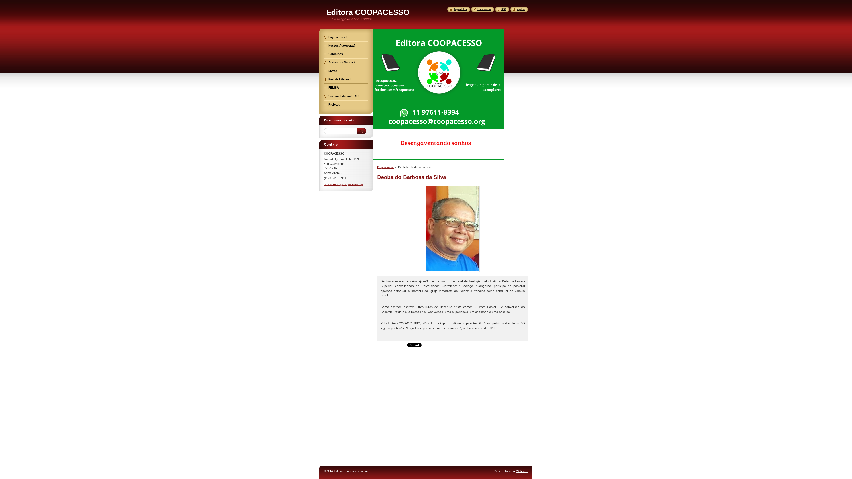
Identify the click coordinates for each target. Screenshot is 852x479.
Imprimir (521, 9)
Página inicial (385, 167)
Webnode (522, 471)
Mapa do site (484, 9)
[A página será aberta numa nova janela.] (453, 271)
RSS (503, 9)
